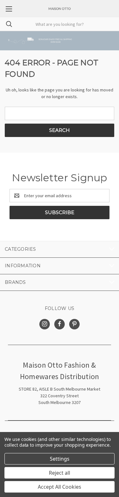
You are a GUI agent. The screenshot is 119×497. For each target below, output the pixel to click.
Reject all (59, 472)
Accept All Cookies (59, 486)
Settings (59, 458)
